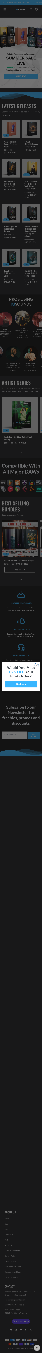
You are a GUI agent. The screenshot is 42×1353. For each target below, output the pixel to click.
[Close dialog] (37, 665)
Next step (21, 684)
